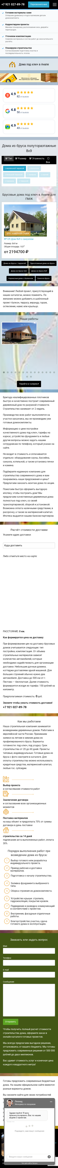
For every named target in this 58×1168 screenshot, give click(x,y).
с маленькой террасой (14, 168)
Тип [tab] (10, 158)
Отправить (10, 1021)
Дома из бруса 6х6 (19, 271)
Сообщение (8, 982)
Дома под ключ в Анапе (34, 64)
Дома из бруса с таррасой (14, 263)
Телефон (7, 958)
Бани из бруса (43, 278)
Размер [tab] (21, 158)
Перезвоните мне (38, 4)
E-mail (6, 970)
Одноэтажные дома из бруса (42, 263)
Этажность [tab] (38, 158)
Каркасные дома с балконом (20, 278)
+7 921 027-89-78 (13, 4)
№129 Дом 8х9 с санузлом (18, 239)
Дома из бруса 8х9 (39, 271)
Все (48, 162)
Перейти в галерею (28, 384)
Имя (5, 946)
